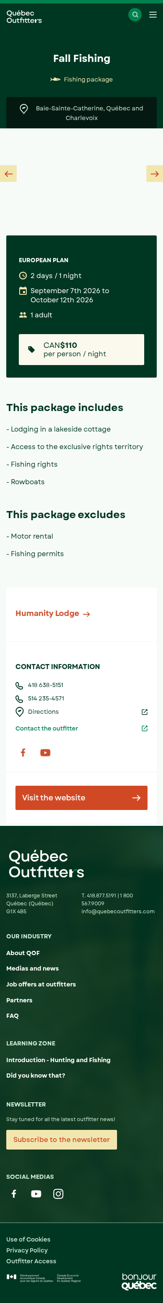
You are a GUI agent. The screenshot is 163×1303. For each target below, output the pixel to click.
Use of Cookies (28, 1239)
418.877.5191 (102, 895)
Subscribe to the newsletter (61, 1140)
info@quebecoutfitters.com (118, 911)
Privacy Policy (27, 1250)
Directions (43, 712)
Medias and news (32, 968)
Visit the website (53, 797)
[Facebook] (23, 752)
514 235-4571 (46, 698)
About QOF (23, 953)
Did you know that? (35, 1075)
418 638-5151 (45, 685)
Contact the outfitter (46, 728)
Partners (19, 1000)
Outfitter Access (31, 1261)
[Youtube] (45, 752)
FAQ (12, 1016)
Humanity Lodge (47, 613)
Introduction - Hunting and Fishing (58, 1060)
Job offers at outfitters (41, 984)
